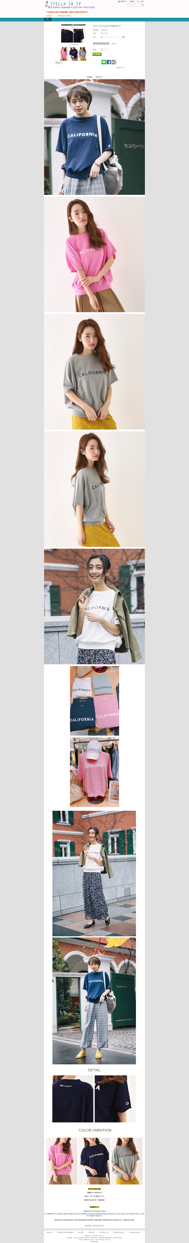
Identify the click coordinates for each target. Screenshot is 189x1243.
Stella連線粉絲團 (134, 1232)
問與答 (99, 77)
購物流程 (81, 1232)
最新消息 (49, 1232)
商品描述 (90, 77)
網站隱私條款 (94, 1241)
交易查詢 (131, 1)
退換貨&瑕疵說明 (118, 1232)
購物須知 (91, 1232)
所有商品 (49, 16)
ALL (48, 19)
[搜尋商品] (142, 4)
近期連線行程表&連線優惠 (65, 1232)
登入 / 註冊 (140, 1)
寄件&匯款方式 (103, 1232)
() (123, 1)
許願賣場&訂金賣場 (63, 16)
